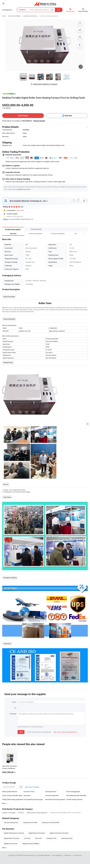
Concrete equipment (52, 795)
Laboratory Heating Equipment (49, 16)
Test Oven (38, 838)
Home (4, 16)
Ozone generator (50, 791)
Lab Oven (27, 838)
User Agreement (57, 855)
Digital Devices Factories (37, 833)
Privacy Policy (77, 855)
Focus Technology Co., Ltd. (31, 855)
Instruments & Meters (14, 16)
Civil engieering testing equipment (34, 799)
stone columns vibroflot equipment (13, 795)
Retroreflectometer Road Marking (77, 795)
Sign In (5, 219)
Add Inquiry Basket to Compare (45, 84)
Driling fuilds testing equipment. (13, 799)
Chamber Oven (51, 838)
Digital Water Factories (11, 838)
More (4, 848)
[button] (80, 234)
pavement (27, 795)
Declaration (67, 855)
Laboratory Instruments (30, 16)
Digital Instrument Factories (59, 833)
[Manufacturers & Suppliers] (45, 4)
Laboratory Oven (67, 838)
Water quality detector (9, 791)
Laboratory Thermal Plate (50, 822)
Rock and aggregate (73, 791)
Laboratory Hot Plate (30, 822)
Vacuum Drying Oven (11, 822)
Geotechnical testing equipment (55, 799)
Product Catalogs (33, 787)
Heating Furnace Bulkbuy (30, 843)
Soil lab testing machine (74, 799)
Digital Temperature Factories (14, 833)
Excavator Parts (29, 791)
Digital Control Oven (10, 843)
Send (21, 732)
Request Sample (39, 121)
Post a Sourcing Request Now (65, 732)
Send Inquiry (23, 115)
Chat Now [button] (68, 116)
